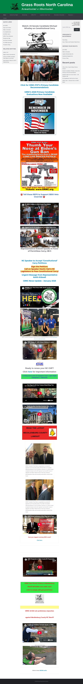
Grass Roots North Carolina (47, 5)
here (30, 372)
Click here (39, 540)
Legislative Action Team (45, 15)
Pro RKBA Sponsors (7, 42)
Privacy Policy (65, 58)
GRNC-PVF (5, 52)
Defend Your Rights (14, 15)
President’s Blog (6, 44)
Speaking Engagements (67, 56)
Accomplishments (7, 31)
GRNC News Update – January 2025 (39, 281)
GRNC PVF (33, 15)
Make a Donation (7, 29)
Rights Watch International (9, 54)
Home (4, 15)
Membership (24, 15)
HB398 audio (43, 670)
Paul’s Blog (64, 39)
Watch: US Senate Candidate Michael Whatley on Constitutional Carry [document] (39, 27)
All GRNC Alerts (6, 34)
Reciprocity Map (6, 38)
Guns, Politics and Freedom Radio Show (71, 42)
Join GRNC (5, 25)
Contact (5, 18)
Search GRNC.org (66, 27)
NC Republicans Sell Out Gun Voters (70, 78)
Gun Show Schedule (7, 40)
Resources (70, 15)
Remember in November (59, 15)
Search (76, 29)
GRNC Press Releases (8, 36)
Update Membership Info (67, 54)
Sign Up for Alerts (7, 27)
